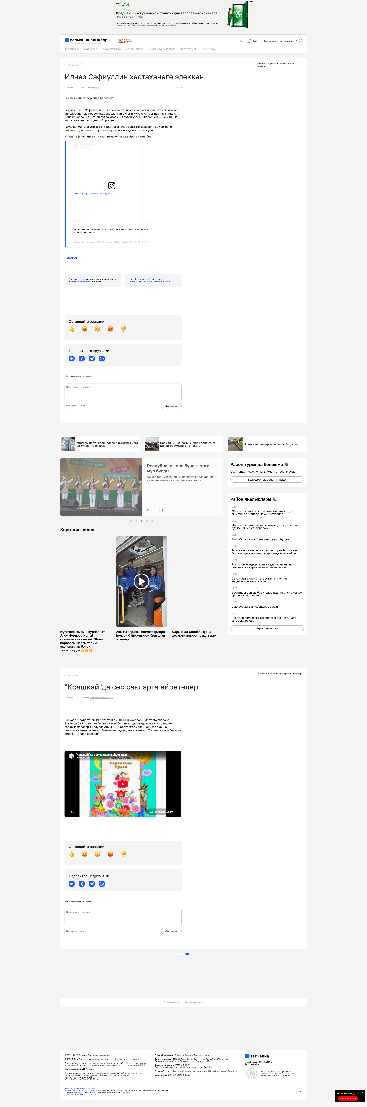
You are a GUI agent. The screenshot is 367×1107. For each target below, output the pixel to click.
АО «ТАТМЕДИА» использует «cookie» (83, 1090)
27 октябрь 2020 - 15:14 (74, 87)
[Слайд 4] (147, 521)
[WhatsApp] (102, 358)
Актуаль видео (134, 48)
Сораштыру (208, 48)
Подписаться (348, 1098)
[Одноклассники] (82, 358)
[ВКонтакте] (72, 358)
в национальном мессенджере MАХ (150, 281)
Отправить (171, 405)
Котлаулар (90, 48)
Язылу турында (111, 48)
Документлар (172, 1002)
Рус (241, 41)
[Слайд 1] (131, 521)
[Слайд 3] (141, 521)
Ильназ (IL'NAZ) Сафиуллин (100, 242)
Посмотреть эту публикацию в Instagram (92, 193)
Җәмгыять (73, 65)
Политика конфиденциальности (80, 1094)
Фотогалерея (188, 48)
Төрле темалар (194, 1002)
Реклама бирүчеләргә (161, 48)
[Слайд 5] (152, 521)
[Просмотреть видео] (141, 581)
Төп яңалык (72, 48)
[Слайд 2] (136, 521)
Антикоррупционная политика (80, 1088)
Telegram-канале (80, 281)
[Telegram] (92, 358)
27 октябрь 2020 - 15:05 (74, 698)
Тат (255, 41)
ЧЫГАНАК (71, 257)
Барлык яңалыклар (267, 628)
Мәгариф (73, 675)
